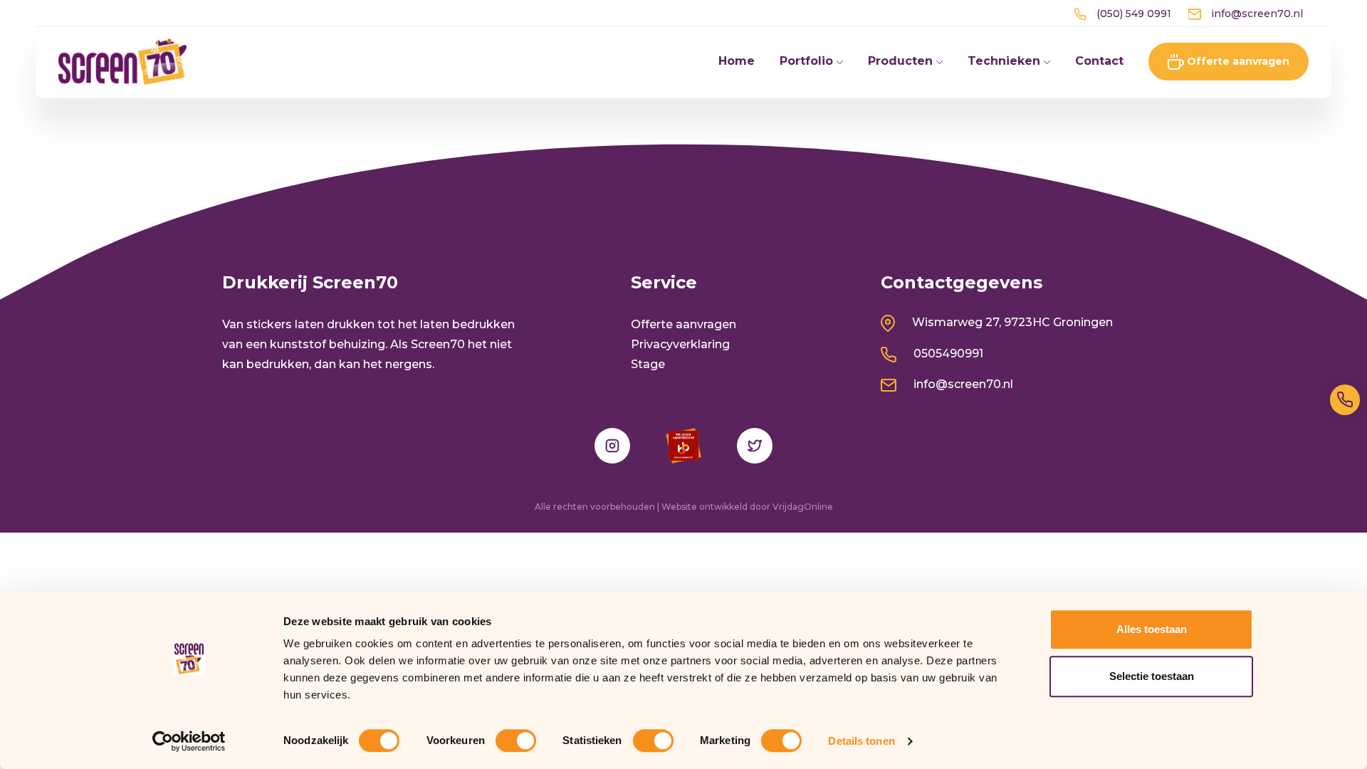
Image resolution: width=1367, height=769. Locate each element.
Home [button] (736, 61)
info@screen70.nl (1255, 13)
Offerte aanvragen (1236, 61)
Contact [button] (1099, 61)
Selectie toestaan (1151, 676)
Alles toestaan (1151, 629)
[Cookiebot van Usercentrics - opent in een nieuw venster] (189, 741)
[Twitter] (754, 446)
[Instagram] (612, 446)
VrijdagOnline (802, 506)
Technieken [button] (1006, 61)
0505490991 (947, 353)
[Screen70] (122, 61)
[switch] (516, 740)
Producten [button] (902, 61)
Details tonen (861, 741)
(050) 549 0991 (1132, 13)
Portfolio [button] (808, 61)
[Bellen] (1345, 399)
